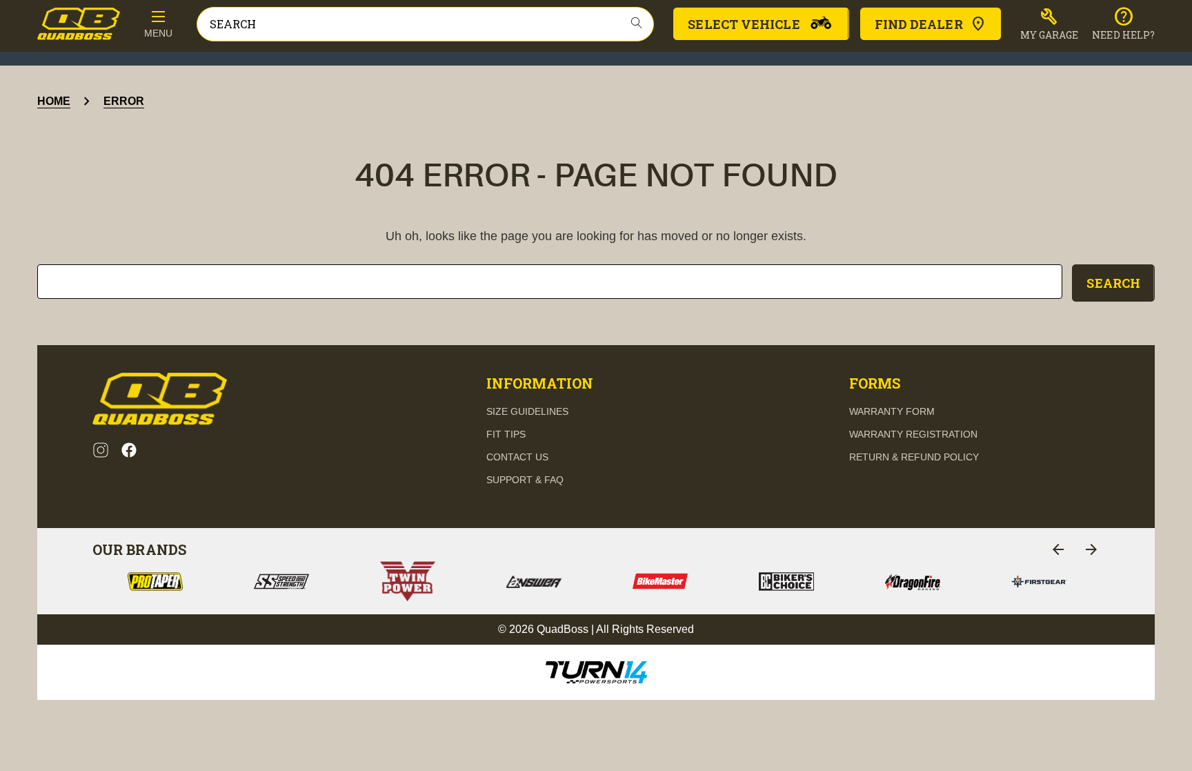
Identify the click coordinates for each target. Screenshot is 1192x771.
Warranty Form (892, 411)
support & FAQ (525, 479)
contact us (517, 456)
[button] (1049, 24)
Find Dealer (919, 24)
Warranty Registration (913, 434)
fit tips (506, 434)
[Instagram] (100, 450)
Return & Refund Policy (914, 456)
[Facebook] (129, 450)
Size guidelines (527, 411)
